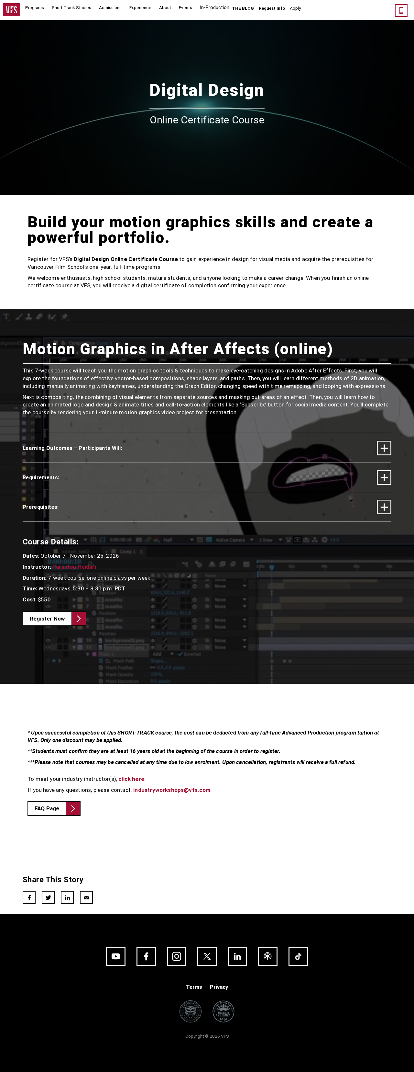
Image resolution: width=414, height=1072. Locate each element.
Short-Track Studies (71, 7)
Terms (194, 987)
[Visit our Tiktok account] (298, 956)
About (165, 7)
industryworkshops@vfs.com (171, 790)
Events (185, 7)
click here (131, 779)
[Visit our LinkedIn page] (237, 956)
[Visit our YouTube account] (115, 956)
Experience (140, 7)
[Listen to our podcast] (268, 956)
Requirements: (41, 477)
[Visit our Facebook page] (146, 956)
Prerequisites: (41, 507)
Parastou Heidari (74, 567)
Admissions (110, 7)
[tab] (207, 448)
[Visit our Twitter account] (207, 956)
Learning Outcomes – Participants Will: (72, 448)
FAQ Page (47, 808)
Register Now (47, 618)
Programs (34, 7)
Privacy (219, 987)
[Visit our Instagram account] (176, 956)
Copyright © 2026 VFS (207, 1036)
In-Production (214, 7)
